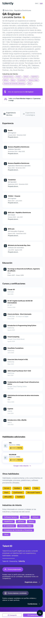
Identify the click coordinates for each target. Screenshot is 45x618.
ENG (36, 3)
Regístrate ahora (31, 582)
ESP (41, 3)
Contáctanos (32, 604)
